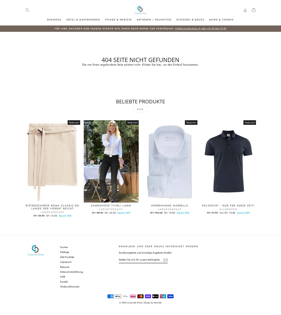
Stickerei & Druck (190, 19)
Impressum (66, 262)
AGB (62, 276)
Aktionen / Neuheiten (154, 19)
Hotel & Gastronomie (83, 19)
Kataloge (64, 252)
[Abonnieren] (165, 260)
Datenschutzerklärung (71, 271)
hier (158, 65)
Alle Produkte (67, 257)
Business (54, 19)
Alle (140, 109)
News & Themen (221, 19)
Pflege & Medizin (118, 19)
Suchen (64, 247)
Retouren (64, 267)
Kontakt (64, 281)
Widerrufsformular (70, 286)
